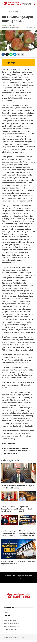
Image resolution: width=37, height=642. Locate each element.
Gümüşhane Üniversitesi (12, 626)
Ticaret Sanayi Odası (10, 629)
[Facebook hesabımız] (17, 579)
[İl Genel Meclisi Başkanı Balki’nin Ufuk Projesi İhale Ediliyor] (27, 522)
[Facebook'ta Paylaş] (3, 54)
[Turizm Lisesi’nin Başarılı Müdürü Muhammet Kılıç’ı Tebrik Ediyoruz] (18, 549)
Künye (6, 612)
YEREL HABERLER (30, 27)
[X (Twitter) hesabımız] (21, 579)
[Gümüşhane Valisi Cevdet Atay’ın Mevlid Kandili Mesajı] (9, 497)
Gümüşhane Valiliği (10, 621)
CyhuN (22, 637)
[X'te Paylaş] (7, 54)
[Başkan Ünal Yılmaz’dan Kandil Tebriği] (27, 497)
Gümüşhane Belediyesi (11, 624)
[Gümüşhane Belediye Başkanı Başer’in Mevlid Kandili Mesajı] (18, 473)
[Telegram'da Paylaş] (15, 54)
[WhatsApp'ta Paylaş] (11, 54)
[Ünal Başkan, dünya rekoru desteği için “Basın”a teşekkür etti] (9, 522)
